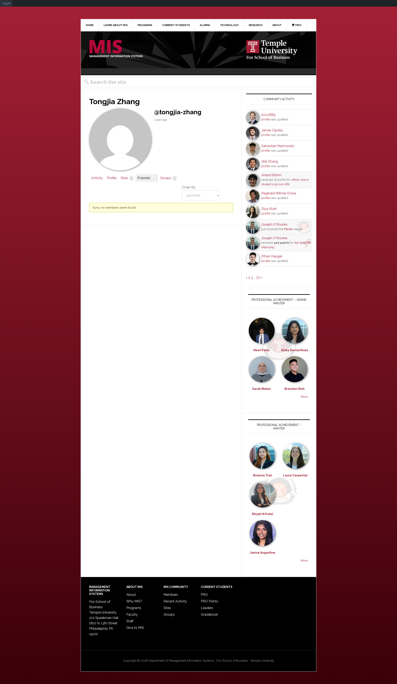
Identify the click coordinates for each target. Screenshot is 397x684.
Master (288, 229)
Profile (111, 178)
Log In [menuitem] (7, 3)
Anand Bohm (271, 175)
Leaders (207, 608)
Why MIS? (134, 601)
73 (258, 278)
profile (265, 119)
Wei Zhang (269, 161)
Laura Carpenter (295, 475)
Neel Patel (262, 350)
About (131, 595)
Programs (133, 608)
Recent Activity (175, 601)
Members (171, 595)
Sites (126, 178)
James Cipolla (272, 130)
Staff (129, 621)
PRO (204, 595)
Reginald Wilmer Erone (278, 193)
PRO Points (209, 601)
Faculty (132, 614)
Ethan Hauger (271, 256)
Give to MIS (135, 628)
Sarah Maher (261, 388)
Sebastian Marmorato (277, 146)
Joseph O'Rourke (274, 224)
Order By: (189, 187)
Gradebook (209, 614)
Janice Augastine (262, 552)
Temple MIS (116, 49)
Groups (167, 178)
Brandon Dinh (295, 388)
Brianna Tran (262, 475)
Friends (146, 178)
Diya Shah (269, 209)
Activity (97, 178)
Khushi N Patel (262, 514)
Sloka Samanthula (294, 350)
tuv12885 (268, 115)
